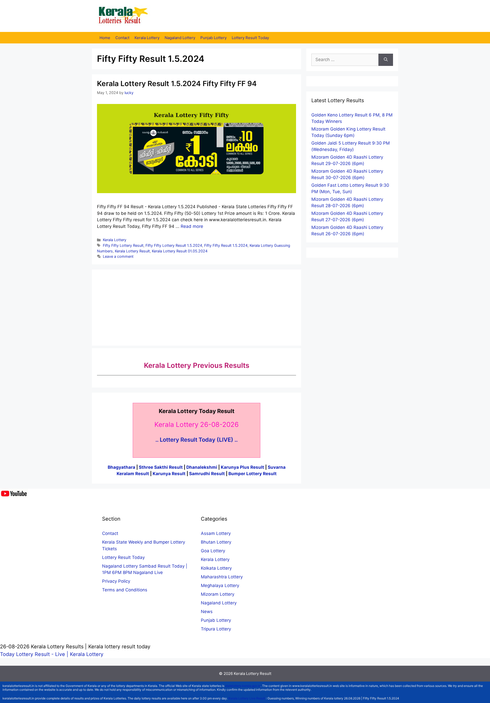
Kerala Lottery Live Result (246, 698)
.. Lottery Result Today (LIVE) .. (196, 439)
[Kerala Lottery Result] (124, 15)
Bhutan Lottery (216, 542)
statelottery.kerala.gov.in (243, 686)
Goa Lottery (213, 550)
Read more (192, 226)
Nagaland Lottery (180, 37)
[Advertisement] (196, 306)
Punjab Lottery (213, 37)
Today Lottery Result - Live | (35, 654)
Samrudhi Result (207, 473)
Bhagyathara (121, 467)
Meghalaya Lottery (220, 585)
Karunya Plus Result (242, 467)
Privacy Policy (116, 581)
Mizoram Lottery (217, 594)
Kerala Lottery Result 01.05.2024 (179, 251)
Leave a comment (118, 256)
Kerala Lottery (147, 37)
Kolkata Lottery (216, 568)
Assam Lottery (216, 533)
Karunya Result (170, 473)
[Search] (385, 60)
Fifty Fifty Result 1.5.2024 (226, 245)
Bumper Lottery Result (252, 473)
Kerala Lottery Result (132, 251)
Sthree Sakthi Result (161, 467)
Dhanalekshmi (201, 467)
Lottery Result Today (250, 37)
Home (105, 37)
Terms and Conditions (124, 589)
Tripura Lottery (216, 628)
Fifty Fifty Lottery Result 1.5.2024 (173, 245)
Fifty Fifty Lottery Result (123, 245)
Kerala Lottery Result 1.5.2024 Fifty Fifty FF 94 (177, 83)
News (207, 611)
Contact (122, 37)
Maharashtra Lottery (222, 576)
